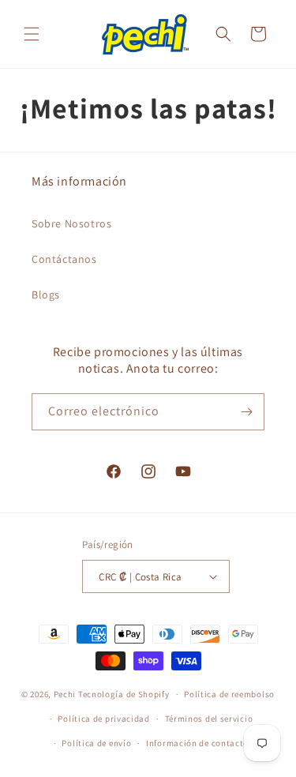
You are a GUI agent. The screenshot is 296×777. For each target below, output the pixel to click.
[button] (31, 34)
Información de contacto (197, 743)
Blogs (46, 294)
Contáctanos (64, 259)
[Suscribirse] (246, 411)
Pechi (65, 694)
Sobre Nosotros (71, 223)
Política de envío (96, 743)
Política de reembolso (229, 694)
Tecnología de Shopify (124, 694)
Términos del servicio (209, 718)
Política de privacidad (103, 718)
